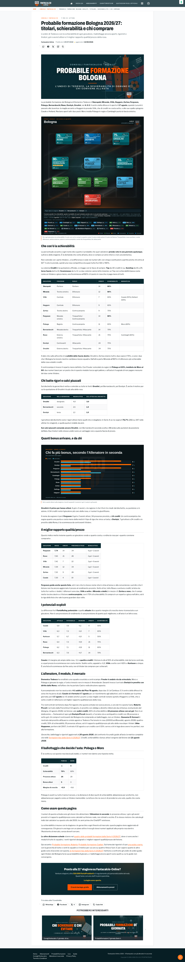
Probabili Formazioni (58, 954)
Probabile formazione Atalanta (65, 845)
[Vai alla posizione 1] (89, 941)
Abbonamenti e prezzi (105, 887)
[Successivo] (145, 929)
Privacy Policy (71, 956)
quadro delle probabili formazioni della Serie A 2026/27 (97, 836)
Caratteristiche (106, 3)
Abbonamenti (91, 3)
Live (69, 954)
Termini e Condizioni (40, 958)
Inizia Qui (79, 3)
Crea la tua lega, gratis (80, 887)
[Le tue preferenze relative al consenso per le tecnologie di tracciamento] (181, 2)
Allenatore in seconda (56, 956)
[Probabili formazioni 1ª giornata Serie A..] (118, 928)
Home (34, 9)
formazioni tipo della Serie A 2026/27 (64, 738)
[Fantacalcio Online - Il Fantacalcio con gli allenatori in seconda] (43, 4)
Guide (75, 954)
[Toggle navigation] (142, 3)
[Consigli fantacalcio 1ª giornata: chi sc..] (67, 928)
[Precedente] (39, 929)
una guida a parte (135, 845)
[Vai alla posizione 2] (92, 941)
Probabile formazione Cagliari (90, 845)
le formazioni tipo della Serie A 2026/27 (86, 851)
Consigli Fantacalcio (48, 9)
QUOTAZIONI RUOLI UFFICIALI (127, 3)
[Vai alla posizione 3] (96, 941)
